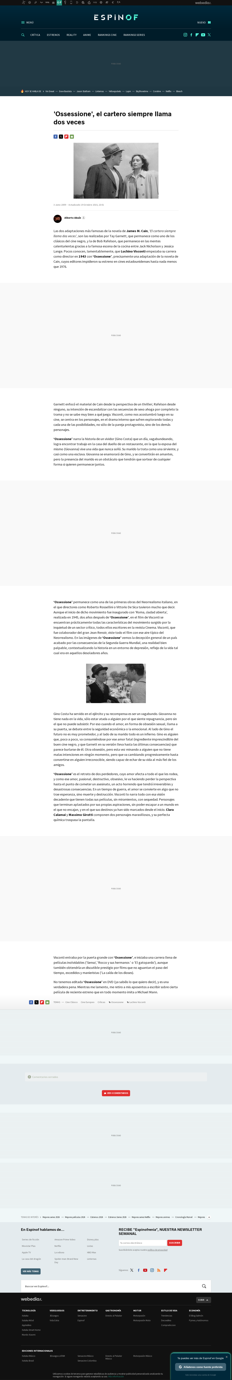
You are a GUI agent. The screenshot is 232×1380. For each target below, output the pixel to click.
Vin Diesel (50, 91)
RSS (159, 1269)
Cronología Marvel (184, 1217)
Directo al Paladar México (113, 1357)
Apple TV (26, 1252)
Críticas (101, 1002)
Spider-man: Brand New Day (66, 1260)
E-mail (72, 137)
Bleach (179, 91)
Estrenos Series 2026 (117, 1217)
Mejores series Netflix (141, 1217)
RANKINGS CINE (107, 35)
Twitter (209, 35)
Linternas (99, 91)
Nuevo (201, 22)
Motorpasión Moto (142, 1320)
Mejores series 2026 (51, 1217)
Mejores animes (163, 1217)
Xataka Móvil (28, 1320)
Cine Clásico (71, 1002)
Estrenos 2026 (97, 1217)
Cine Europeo (87, 1002)
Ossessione (117, 1002)
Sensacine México (86, 1356)
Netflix (168, 91)
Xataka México (28, 1356)
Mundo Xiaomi (28, 1334)
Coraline (157, 91)
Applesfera (26, 1325)
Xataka (25, 1315)
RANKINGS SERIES (134, 35)
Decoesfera (166, 1320)
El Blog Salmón (196, 1315)
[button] (74, 218)
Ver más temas (31, 1271)
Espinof (116, 17)
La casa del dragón (31, 1258)
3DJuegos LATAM (57, 1356)
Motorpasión (139, 1315)
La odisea (59, 1252)
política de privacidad (157, 1249)
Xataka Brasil (28, 1360)
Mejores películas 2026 (75, 1217)
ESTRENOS (53, 35)
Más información (116, 1376)
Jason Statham (84, 91)
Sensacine (82, 1315)
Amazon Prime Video (65, 1239)
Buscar (204, 1286)
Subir (201, 1299)
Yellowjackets (115, 91)
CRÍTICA (35, 35)
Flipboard (197, 35)
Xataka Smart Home (31, 1330)
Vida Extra (54, 1320)
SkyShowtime (142, 91)
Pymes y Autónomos (198, 1320)
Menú (29, 22)
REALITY (71, 35)
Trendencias (166, 1315)
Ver (117, 1093)
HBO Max (91, 1252)
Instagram (185, 35)
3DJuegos (54, 1315)
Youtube (203, 35)
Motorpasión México (142, 1356)
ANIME (87, 35)
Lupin (128, 91)
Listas (90, 1245)
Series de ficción (30, 1239)
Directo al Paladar (113, 1315)
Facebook (191, 35)
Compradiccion (168, 1325)
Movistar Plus (28, 1245)
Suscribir (174, 1242)
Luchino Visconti (137, 1002)
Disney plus (93, 1239)
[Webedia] (31, 1299)
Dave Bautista (65, 91)
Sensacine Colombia (87, 1360)
